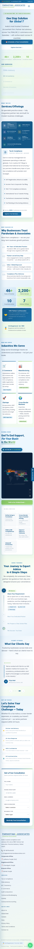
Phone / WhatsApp (10, 789)
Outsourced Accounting (8, 902)
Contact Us (4, 930)
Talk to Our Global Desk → (17, 502)
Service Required (9, 804)
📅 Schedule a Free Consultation (17, 42)
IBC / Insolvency (6, 885)
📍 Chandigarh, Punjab (8, 865)
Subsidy (3, 898)
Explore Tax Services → (12, 214)
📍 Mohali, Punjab (6, 871)
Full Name (7, 781)
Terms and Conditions (8, 927)
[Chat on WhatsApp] (30, 945)
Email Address (8, 797)
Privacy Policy (5, 923)
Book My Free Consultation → (17, 820)
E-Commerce (5, 889)
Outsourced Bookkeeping (9, 895)
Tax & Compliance (7, 879)
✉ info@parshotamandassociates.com (13, 853)
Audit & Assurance (7, 892)
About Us (4, 910)
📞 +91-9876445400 (7, 850)
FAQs (2, 920)
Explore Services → (17, 47)
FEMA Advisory (5, 882)
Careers (3, 917)
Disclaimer (27, 946)
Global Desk (4, 913)
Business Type (8, 811)
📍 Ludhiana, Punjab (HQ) (9, 859)
